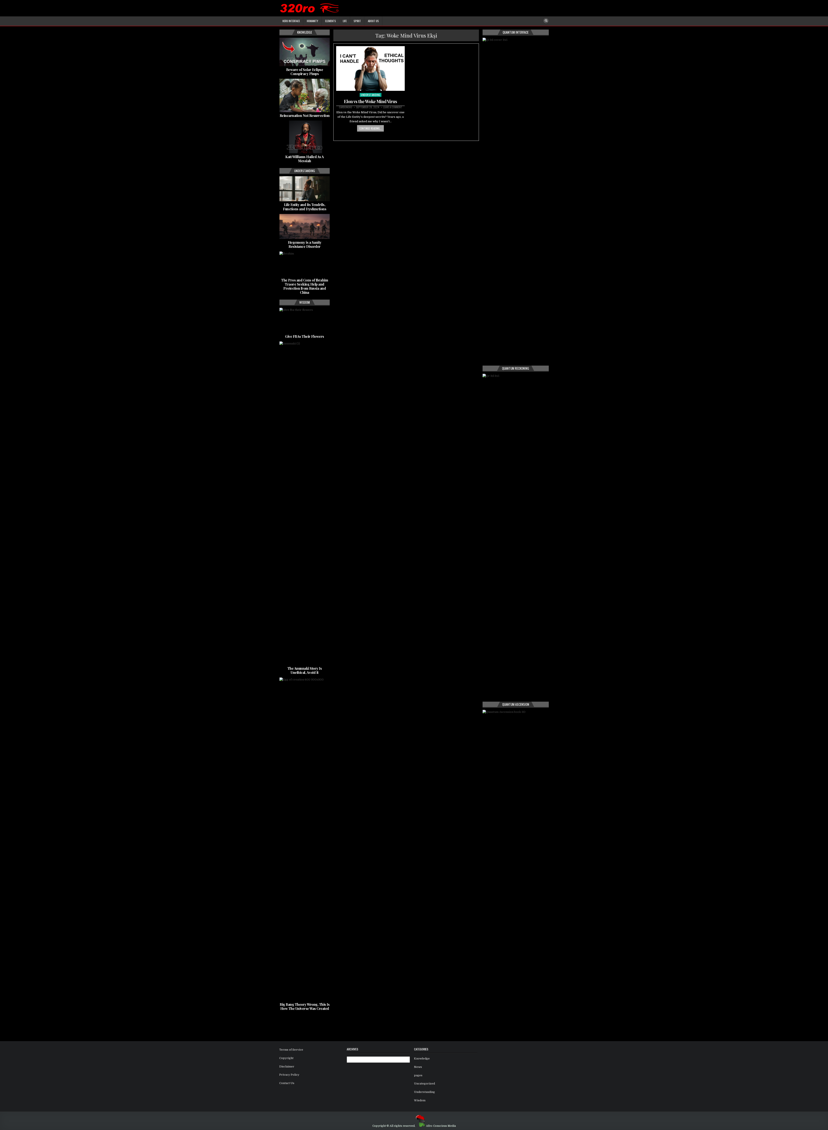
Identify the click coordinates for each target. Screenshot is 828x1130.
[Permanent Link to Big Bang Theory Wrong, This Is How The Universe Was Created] (304, 839)
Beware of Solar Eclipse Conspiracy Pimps (304, 71)
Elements (330, 21)
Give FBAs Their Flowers (304, 336)
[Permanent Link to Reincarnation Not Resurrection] (304, 95)
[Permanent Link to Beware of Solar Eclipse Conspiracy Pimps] (304, 52)
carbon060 (345, 107)
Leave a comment (392, 107)
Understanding (370, 95)
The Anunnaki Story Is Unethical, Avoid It (304, 670)
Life (345, 21)
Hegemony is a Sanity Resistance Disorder (304, 244)
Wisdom (419, 1100)
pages (418, 1075)
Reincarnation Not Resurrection (305, 115)
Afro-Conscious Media (441, 1125)
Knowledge (422, 1058)
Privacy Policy (289, 1074)
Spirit (357, 21)
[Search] (546, 20)
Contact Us (286, 1083)
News (418, 1067)
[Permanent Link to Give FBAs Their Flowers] (304, 320)
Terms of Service (291, 1049)
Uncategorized (424, 1083)
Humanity (312, 21)
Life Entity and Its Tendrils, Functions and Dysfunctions (304, 206)
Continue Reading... (370, 128)
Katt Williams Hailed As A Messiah (304, 158)
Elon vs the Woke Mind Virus (370, 101)
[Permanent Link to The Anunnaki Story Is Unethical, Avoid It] (304, 503)
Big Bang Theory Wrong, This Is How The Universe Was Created (304, 1006)
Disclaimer (286, 1066)
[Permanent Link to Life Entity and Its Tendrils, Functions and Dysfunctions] (304, 188)
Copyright (286, 1058)
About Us (373, 21)
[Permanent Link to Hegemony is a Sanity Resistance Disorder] (304, 226)
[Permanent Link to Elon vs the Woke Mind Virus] (370, 68)
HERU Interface (291, 21)
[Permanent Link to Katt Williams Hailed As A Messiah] (304, 137)
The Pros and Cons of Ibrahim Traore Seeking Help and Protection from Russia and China (304, 286)
